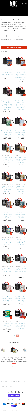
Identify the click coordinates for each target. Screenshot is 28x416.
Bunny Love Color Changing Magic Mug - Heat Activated (20, 133)
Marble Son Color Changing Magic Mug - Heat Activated (20, 160)
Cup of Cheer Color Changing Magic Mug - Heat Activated (21, 299)
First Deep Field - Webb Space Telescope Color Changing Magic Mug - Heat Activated (20, 105)
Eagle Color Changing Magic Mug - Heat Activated (20, 215)
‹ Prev (11, 336)
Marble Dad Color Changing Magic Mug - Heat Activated (7, 188)
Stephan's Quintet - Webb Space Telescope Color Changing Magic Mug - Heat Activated (7, 105)
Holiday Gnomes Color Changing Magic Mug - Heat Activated (20, 270)
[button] (22, 3)
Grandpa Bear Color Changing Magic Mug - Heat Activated (7, 133)
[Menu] (2, 3)
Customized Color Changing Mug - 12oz (7, 325)
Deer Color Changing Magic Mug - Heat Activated (7, 215)
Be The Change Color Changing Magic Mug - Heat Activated (7, 160)
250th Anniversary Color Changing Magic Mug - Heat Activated (20, 326)
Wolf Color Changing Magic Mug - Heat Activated (7, 270)
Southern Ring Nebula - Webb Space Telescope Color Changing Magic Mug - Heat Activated (20, 75)
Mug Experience (11, 410)
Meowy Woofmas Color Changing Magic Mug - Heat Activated (7, 299)
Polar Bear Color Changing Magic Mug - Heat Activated (7, 242)
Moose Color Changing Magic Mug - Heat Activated (20, 242)
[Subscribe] (26, 386)
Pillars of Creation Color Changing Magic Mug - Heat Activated (7, 73)
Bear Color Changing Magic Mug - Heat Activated (20, 188)
